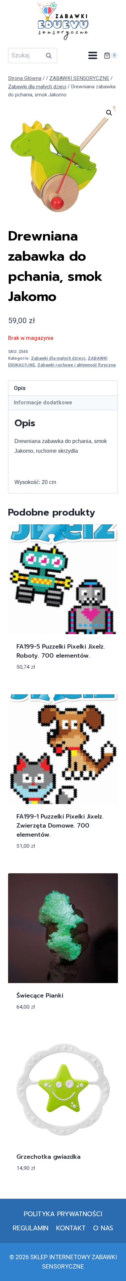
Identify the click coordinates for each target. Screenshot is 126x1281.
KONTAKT (71, 1228)
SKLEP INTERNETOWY (60, 1257)
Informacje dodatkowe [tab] (43, 402)
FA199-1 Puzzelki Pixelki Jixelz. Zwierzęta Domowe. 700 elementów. (59, 825)
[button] (109, 113)
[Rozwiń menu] (92, 55)
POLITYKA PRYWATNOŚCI (63, 1214)
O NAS (103, 1228)
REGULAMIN (30, 1228)
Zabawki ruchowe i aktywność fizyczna (76, 364)
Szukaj (50, 55)
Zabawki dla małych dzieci (58, 358)
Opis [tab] (20, 388)
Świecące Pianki (39, 995)
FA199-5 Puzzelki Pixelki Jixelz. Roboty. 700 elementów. (60, 651)
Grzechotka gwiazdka (48, 1156)
